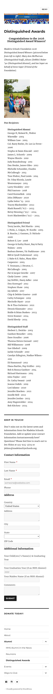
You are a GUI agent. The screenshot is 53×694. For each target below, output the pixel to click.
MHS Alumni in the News (19, 648)
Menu (44, 9)
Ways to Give (10, 673)
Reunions (11, 654)
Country (8, 502)
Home (7, 629)
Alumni (8, 641)
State (7, 532)
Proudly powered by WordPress (19, 689)
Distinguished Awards (18, 660)
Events (7, 666)
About (7, 635)
